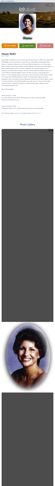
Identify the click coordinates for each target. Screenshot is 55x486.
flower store (38, 113)
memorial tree (17, 113)
